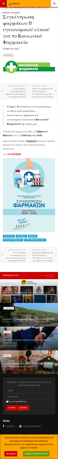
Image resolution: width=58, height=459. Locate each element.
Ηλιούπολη (9, 236)
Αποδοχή (10, 454)
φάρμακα (32, 236)
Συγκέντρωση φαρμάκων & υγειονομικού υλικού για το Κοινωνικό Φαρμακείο (26, 29)
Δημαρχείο (21, 236)
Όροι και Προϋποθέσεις (17, 402)
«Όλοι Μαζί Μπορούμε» (35, 240)
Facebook (10, 426)
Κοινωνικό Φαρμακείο (13, 240)
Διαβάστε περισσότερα (36, 454)
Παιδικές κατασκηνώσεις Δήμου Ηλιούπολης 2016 (28, 319)
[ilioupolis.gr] (14, 3)
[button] (49, 275)
